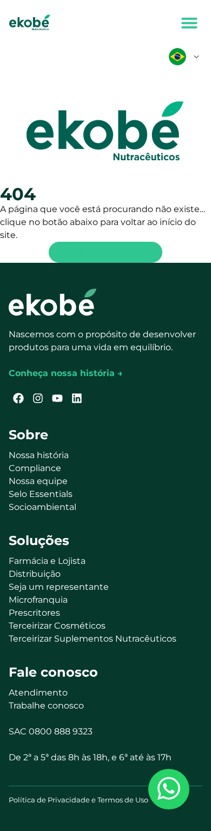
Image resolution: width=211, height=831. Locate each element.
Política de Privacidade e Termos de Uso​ (78, 800)
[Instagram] (38, 398)
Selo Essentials (40, 494)
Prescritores (34, 613)
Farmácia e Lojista (47, 561)
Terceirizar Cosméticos (57, 626)
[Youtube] (57, 398)
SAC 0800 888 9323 (51, 731)
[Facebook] (18, 398)
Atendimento (38, 692)
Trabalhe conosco (46, 705)
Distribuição (35, 574)
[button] (189, 23)
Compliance (35, 468)
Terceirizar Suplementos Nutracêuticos (92, 639)
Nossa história (39, 455)
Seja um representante (59, 587)
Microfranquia (38, 600)
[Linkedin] (77, 398)
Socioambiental (42, 507)
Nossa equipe (38, 481)
